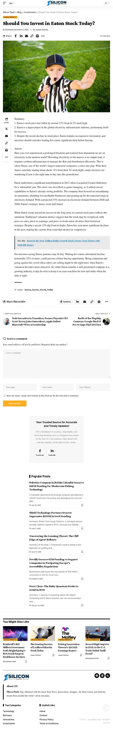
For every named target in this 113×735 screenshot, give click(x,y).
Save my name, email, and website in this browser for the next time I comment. (43, 395)
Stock (43, 289)
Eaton (28, 289)
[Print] (37, 35)
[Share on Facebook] (15, 35)
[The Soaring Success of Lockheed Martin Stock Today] (42, 633)
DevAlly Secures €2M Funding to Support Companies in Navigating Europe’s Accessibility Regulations (53, 563)
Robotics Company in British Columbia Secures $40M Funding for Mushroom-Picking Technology (56, 486)
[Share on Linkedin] (21, 35)
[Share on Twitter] (6, 128)
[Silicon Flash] (56, 3)
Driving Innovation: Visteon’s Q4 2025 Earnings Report (69, 647)
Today (50, 289)
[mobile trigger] (5, 3)
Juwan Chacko (42, 30)
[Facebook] (40, 453)
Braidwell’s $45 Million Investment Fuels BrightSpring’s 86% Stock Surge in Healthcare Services (14, 650)
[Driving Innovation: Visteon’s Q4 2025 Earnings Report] (70, 633)
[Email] (26, 35)
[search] (99, 3)
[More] (42, 35)
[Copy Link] (31, 35)
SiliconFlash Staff (9, 661)
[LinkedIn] (52, 453)
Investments (10, 17)
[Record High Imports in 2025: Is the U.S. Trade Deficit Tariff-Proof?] (97, 633)
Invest (35, 289)
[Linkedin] (102, 675)
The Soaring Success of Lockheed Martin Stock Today (41, 647)
